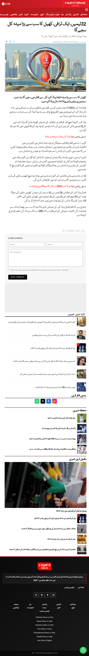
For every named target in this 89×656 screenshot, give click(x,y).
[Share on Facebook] (6, 41)
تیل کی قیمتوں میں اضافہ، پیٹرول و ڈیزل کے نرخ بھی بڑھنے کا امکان (52, 348)
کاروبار (26, 14)
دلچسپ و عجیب (44, 611)
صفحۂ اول (83, 14)
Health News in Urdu (44, 637)
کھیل (42, 14)
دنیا (62, 14)
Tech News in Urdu (44, 629)
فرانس (77, 231)
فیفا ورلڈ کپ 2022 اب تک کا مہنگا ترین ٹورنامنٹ (51, 186)
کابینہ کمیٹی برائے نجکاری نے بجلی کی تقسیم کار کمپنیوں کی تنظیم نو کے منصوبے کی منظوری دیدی (41, 322)
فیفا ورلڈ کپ (70, 231)
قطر (63, 231)
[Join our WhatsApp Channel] (83, 650)
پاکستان (68, 14)
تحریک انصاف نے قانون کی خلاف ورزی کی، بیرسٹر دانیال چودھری (53, 335)
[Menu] (86, 11)
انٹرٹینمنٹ (34, 14)
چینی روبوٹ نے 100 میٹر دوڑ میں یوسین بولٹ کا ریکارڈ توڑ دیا (55, 387)
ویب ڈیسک (83, 42)
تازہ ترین (75, 14)
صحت (44, 608)
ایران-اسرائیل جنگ (52, 14)
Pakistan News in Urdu (44, 617)
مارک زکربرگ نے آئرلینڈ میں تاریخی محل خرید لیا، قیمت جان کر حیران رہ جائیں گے (47, 374)
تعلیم (20, 14)
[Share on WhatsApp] (14, 41)
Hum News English (44, 640)
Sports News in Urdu (44, 621)
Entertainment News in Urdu (44, 633)
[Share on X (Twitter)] (10, 41)
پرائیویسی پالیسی (69, 587)
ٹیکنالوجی (13, 14)
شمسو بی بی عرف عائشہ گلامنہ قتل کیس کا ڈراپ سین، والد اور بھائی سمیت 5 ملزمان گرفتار (44, 361)
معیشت (16, 604)
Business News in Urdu (44, 625)
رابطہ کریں (81, 587)
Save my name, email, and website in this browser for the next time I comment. (40, 270)
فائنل (83, 231)
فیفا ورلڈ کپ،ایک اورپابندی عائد (59, 137)
